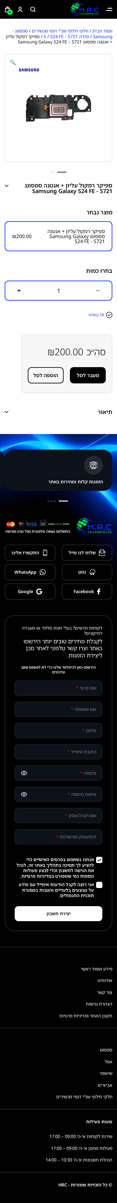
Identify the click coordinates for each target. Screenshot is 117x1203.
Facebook (84, 591)
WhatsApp (25, 572)
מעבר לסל (88, 375)
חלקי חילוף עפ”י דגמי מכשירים (84, 1097)
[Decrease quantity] (98, 291)
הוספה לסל (45, 375)
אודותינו (104, 980)
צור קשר (104, 992)
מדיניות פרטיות (36, 876)
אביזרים (105, 1085)
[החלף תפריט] (109, 9)
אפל (108, 1062)
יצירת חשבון (58, 913)
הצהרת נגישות (99, 1004)
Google (25, 591)
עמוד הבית (102, 31)
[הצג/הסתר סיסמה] (24, 773)
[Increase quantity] (19, 291)
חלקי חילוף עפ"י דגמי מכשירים (60, 31)
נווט (82, 572)
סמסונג (106, 1050)
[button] (13, 62)
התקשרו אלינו (25, 553)
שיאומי (106, 1073)
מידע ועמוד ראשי (96, 969)
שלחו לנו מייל (82, 553)
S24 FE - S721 (64, 36)
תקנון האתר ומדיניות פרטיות (85, 1016)
